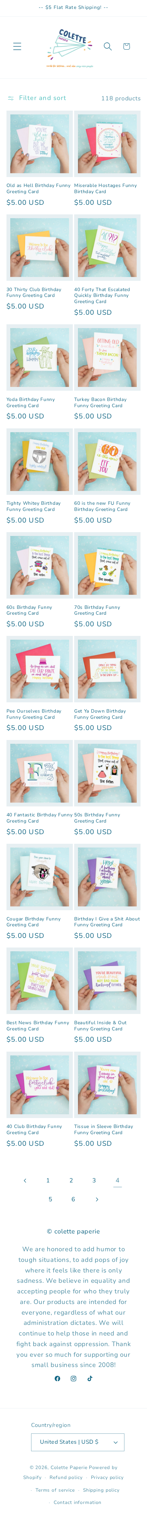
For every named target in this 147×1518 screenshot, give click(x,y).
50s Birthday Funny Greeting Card (97, 818)
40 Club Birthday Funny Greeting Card (34, 1130)
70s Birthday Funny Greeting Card (97, 610)
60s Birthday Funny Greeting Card (29, 610)
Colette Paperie (69, 1467)
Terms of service (55, 1490)
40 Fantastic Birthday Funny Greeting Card (39, 818)
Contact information (78, 1502)
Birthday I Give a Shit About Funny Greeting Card (107, 922)
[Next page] (96, 1199)
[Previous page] (25, 1180)
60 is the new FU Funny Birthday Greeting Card (102, 506)
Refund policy (66, 1477)
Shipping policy (101, 1490)
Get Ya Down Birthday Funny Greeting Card (100, 714)
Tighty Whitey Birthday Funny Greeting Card (33, 506)
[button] (17, 46)
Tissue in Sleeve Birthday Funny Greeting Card (103, 1130)
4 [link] (118, 1180)
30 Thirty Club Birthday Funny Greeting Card (34, 293)
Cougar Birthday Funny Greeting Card (33, 922)
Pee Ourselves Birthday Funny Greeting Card (34, 714)
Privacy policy (107, 1477)
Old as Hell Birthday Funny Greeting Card (38, 189)
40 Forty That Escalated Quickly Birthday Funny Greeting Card (102, 296)
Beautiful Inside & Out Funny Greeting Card (100, 1026)
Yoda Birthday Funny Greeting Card (30, 403)
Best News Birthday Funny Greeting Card (37, 1026)
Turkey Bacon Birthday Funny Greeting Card (100, 403)
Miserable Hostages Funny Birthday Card (105, 189)
